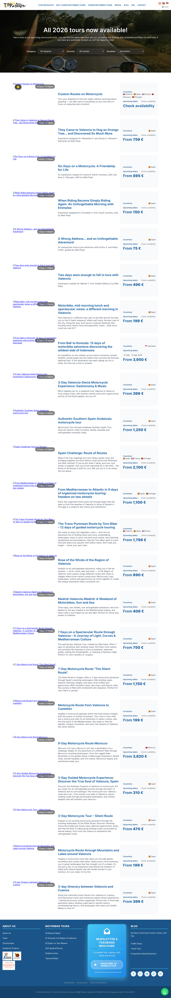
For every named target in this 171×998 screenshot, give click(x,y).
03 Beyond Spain (53, 933)
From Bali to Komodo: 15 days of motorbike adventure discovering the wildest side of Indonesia (85, 346)
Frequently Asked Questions (143, 953)
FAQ (133, 5)
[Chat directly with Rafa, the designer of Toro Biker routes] (164, 991)
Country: (71, 51)
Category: (31, 51)
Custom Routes (46, 5)
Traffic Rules (136, 943)
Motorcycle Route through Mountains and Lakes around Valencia (88, 852)
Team (5, 938)
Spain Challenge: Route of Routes (82, 453)
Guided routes (51, 953)
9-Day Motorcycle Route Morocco (83, 743)
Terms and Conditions (98, 983)
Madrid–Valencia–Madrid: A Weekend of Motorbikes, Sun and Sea (87, 600)
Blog (126, 5)
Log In (166, 7)
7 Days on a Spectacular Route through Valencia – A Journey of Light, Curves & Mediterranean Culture (87, 635)
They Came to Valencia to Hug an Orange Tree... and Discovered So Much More (88, 131)
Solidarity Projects (11, 948)
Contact (141, 5)
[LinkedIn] (160, 973)
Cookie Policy (69, 983)
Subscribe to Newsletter (108, 964)
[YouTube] (147, 973)
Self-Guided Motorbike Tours (71, 5)
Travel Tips (136, 948)
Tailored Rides (51, 958)
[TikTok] (153, 973)
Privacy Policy (82, 983)
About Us (7, 933)
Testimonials (8, 943)
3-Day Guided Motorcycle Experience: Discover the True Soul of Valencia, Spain (88, 779)
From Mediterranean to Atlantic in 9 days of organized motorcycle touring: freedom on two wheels (88, 493)
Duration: (111, 51)
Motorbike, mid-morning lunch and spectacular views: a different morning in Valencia (88, 309)
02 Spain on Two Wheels (56, 943)
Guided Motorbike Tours (100, 5)
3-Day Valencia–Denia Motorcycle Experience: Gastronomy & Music (83, 384)
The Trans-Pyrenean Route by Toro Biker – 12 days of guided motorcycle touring (87, 525)
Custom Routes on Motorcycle (80, 94)
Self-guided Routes (54, 948)
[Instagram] (140, 973)
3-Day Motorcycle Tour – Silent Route (85, 816)
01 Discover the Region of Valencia (60, 938)
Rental (118, 5)
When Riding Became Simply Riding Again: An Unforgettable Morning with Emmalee (86, 204)
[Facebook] (133, 973)
